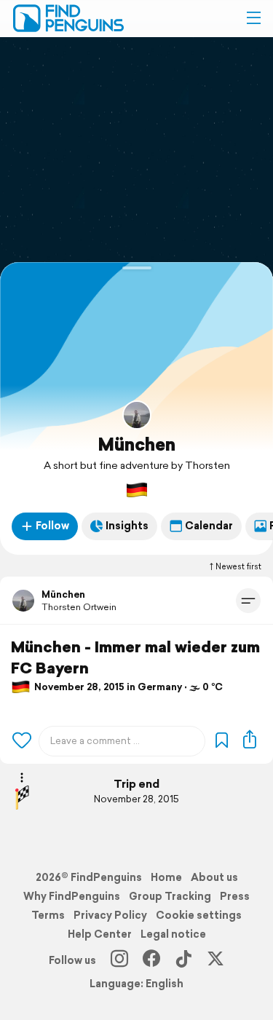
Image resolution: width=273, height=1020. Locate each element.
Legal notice (173, 934)
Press (235, 896)
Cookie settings (199, 915)
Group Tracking (170, 896)
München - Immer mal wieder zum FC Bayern (135, 657)
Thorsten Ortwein (78, 607)
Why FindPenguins (71, 896)
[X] (215, 960)
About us (214, 877)
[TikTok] (183, 960)
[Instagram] (119, 960)
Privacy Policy (110, 915)
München (136, 444)
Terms (48, 915)
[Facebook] (151, 960)
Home (166, 877)
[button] (253, 18)
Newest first (238, 566)
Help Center (100, 934)
